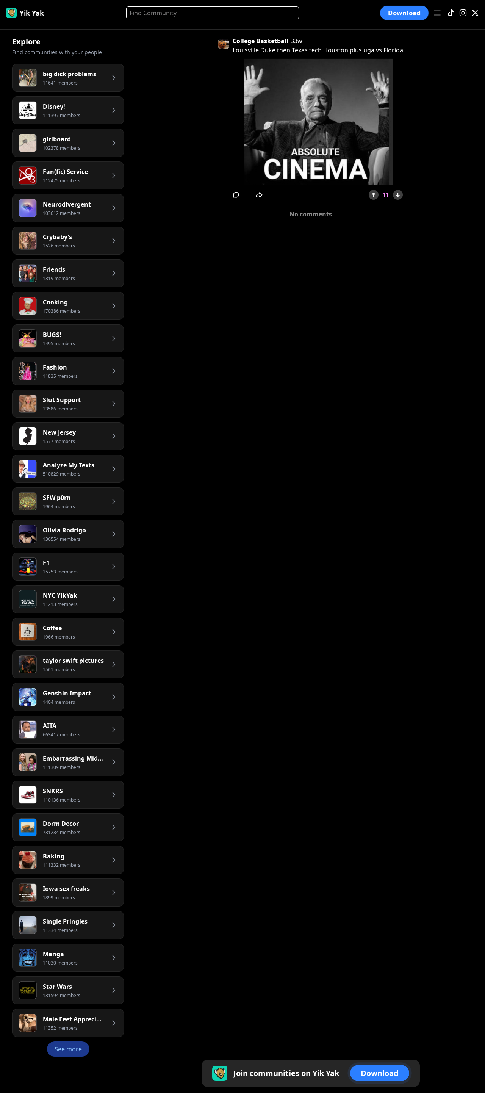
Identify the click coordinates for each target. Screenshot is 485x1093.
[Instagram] (463, 13)
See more (68, 1049)
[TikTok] (451, 13)
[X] (475, 13)
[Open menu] (437, 13)
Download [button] (404, 13)
